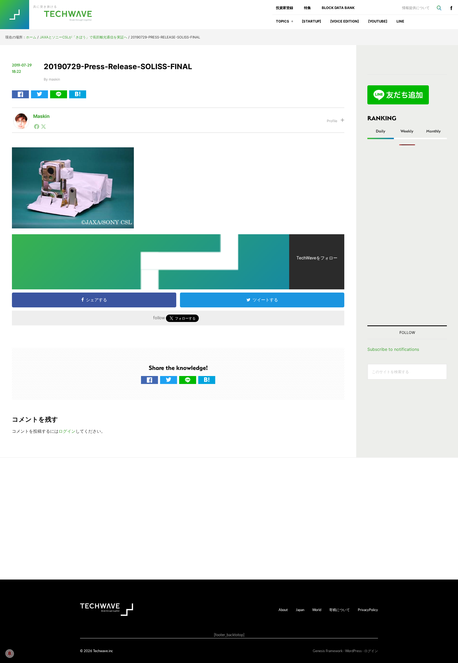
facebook (451, 8)
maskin (41, 116)
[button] (292, 23)
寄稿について (339, 609)
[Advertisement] (407, 235)
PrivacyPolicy (368, 609)
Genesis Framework (328, 650)
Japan (300, 609)
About (283, 609)
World (316, 609)
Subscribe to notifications (393, 349)
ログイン (67, 431)
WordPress (353, 650)
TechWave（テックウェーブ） (51, 14)
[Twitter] (43, 126)
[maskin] (21, 117)
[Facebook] (36, 126)
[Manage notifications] (9, 653)
